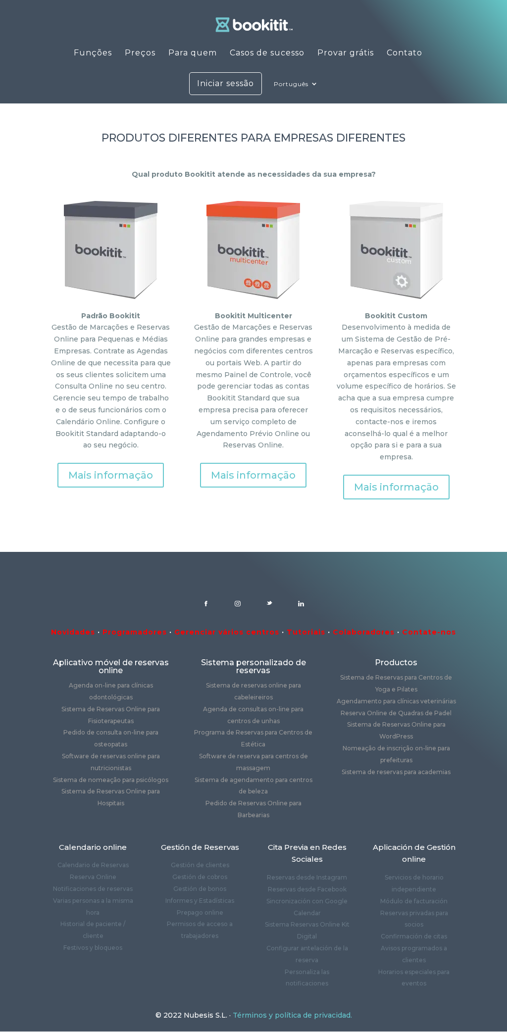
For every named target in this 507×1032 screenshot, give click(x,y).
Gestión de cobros (199, 877)
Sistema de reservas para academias (396, 772)
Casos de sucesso (267, 53)
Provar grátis (345, 53)
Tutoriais (306, 632)
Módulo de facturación (414, 901)
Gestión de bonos (199, 888)
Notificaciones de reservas (93, 888)
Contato (404, 53)
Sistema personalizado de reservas (253, 666)
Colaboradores (364, 632)
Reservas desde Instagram (307, 877)
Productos (396, 662)
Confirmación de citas (414, 936)
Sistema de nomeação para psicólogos (110, 780)
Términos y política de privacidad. (292, 1015)
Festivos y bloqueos (92, 947)
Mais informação (110, 475)
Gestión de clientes (200, 865)
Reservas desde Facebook (307, 889)
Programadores (134, 632)
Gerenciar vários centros (226, 632)
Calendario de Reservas (93, 865)
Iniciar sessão (225, 83)
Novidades (73, 632)
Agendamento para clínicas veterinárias (396, 701)
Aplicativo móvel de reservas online (111, 666)
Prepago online (200, 912)
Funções (93, 53)
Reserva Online (93, 877)
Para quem (192, 53)
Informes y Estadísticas (199, 900)
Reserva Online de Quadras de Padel (396, 713)
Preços (140, 53)
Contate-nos (429, 632)
